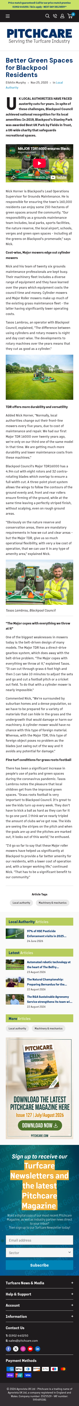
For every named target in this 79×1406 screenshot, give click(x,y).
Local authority (17, 1028)
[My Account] (62, 16)
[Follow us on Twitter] (15, 1349)
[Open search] (47, 16)
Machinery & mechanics (49, 1028)
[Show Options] (70, 1252)
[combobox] (38, 1252)
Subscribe (39, 1265)
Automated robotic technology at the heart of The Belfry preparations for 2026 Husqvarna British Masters (49, 965)
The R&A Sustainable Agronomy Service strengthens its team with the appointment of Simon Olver (50, 999)
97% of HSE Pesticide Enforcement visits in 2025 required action (45, 934)
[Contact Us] (55, 16)
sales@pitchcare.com (23, 1340)
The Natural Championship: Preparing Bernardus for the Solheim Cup (45, 982)
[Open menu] (8, 16)
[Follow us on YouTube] (30, 1349)
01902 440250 (18, 1335)
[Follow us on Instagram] (23, 1349)
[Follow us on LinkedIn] (37, 1349)
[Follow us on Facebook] (8, 1349)
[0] (70, 16)
